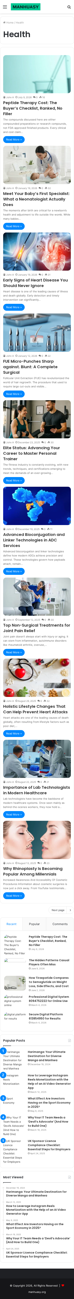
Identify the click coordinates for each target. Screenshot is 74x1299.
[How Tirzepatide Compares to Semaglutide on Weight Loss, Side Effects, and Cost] (15, 983)
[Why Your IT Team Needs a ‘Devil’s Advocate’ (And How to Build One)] (14, 1125)
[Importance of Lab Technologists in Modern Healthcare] (37, 759)
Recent (11, 924)
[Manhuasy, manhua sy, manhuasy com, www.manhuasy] (25, 7)
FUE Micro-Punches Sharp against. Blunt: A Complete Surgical (30, 367)
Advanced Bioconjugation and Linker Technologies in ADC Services (34, 540)
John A (10, 97)
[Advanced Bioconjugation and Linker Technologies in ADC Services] (37, 506)
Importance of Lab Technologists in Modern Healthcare (36, 790)
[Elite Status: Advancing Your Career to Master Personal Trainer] (37, 419)
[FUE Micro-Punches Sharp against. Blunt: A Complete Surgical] (37, 332)
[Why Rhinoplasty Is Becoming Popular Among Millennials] (37, 840)
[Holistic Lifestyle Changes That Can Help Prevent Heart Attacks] (37, 678)
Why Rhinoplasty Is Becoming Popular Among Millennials (33, 871)
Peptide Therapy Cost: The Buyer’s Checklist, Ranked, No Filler (32, 108)
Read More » (14, 139)
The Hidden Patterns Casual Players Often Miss (49, 962)
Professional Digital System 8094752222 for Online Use (49, 999)
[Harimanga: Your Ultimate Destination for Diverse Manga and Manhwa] (14, 1060)
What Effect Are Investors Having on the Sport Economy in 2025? (49, 1103)
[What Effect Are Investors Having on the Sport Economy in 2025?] (14, 1104)
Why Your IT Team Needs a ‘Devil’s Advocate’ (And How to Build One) (48, 1121)
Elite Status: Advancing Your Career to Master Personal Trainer (31, 453)
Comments (60, 924)
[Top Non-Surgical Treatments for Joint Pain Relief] (37, 597)
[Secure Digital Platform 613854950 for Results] (15, 1019)
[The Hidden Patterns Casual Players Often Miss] (15, 965)
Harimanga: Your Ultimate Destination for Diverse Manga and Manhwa (47, 1056)
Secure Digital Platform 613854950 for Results (46, 1016)
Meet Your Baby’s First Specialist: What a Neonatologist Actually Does (36, 199)
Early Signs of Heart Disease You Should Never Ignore (35, 282)
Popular (34, 924)
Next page (58, 910)
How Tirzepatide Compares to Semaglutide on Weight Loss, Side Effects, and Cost (49, 982)
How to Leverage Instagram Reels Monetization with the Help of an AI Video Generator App (49, 1081)
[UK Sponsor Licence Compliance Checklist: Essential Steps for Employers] (14, 1151)
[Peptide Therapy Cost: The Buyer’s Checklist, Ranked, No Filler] (37, 74)
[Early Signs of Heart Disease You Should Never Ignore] (37, 252)
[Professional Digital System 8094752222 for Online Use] (15, 1002)
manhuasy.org (37, 1291)
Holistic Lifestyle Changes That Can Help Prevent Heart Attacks (35, 709)
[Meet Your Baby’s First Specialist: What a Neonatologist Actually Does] (37, 165)
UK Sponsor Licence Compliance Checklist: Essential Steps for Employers (49, 1145)
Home (10, 22)
